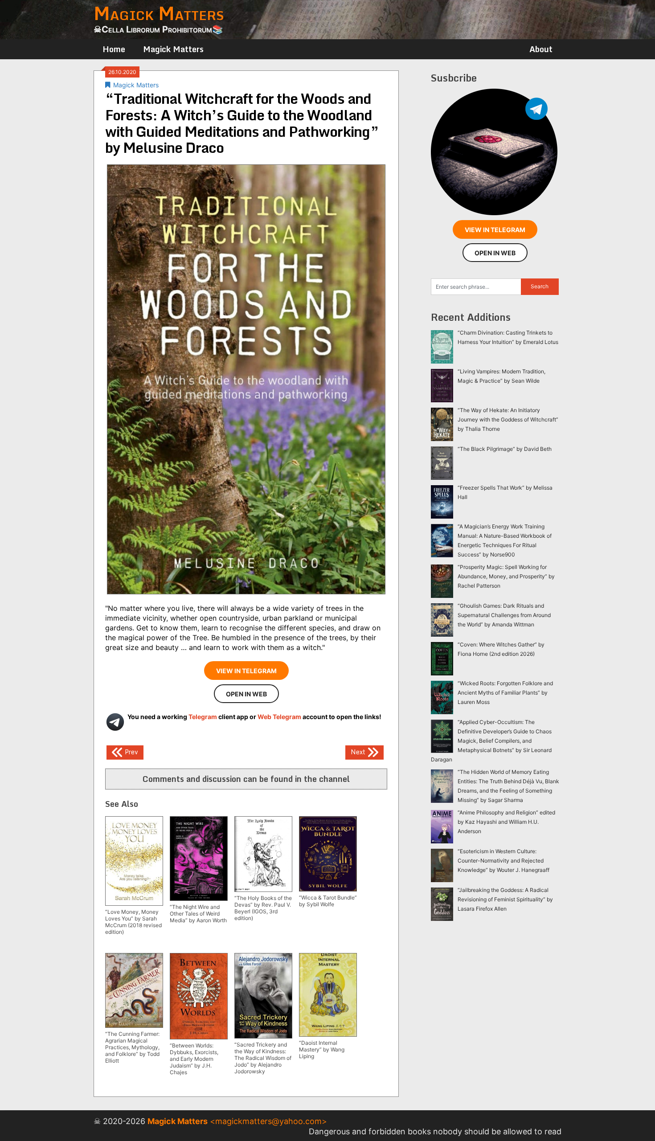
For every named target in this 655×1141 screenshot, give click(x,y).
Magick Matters (173, 49)
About (541, 49)
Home (113, 49)
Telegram (202, 716)
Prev (130, 752)
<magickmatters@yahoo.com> (268, 1121)
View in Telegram (246, 671)
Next (359, 752)
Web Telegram (279, 716)
